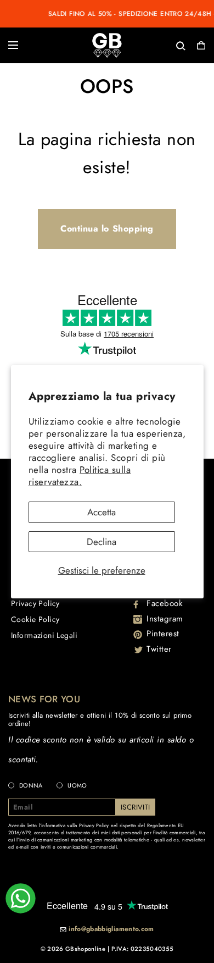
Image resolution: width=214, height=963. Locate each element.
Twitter (159, 649)
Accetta (101, 512)
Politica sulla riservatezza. (80, 475)
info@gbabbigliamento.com (111, 929)
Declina (101, 541)
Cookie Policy (35, 619)
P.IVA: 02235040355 (142, 948)
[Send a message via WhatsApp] (20, 898)
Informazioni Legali (44, 635)
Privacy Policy (35, 603)
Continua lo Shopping (106, 228)
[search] (145, 45)
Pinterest (163, 634)
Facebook (165, 603)
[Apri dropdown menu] (13, 45)
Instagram (165, 619)
